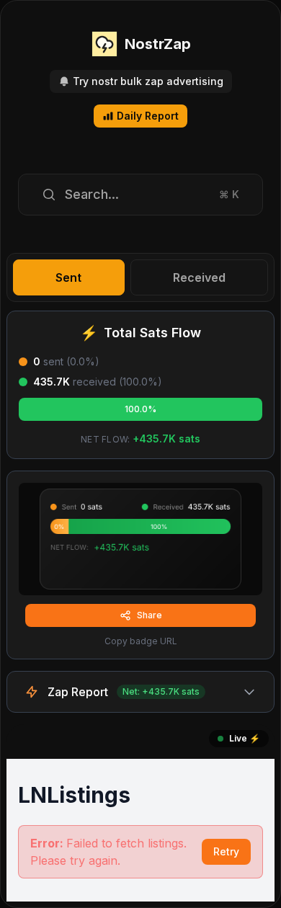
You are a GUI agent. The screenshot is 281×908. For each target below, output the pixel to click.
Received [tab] (199, 277)
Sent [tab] (68, 277)
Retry (226, 851)
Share (149, 615)
